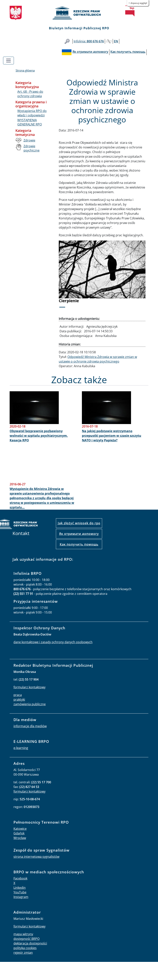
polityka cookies (25, 948)
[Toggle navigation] (8, 60)
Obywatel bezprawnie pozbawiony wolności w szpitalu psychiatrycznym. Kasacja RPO (39, 435)
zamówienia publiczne (29, 704)
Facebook (20, 878)
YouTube (19, 892)
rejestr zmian (23, 952)
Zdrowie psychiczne (32, 148)
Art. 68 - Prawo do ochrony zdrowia (30, 93)
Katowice (20, 828)
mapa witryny (23, 934)
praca (17, 695)
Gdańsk (18, 833)
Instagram (20, 897)
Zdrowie (29, 140)
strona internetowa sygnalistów (36, 856)
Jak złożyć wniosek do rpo (79, 523)
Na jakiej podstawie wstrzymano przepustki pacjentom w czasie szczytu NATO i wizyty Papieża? (111, 435)
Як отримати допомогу (79, 534)
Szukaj (67, 41)
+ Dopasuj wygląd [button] (138, 3)
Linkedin (19, 887)
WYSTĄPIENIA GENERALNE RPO (29, 122)
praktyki (19, 699)
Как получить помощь (79, 544)
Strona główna (25, 70)
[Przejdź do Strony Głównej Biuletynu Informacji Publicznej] (129, 11)
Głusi (109, 41)
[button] (65, 276)
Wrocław (19, 838)
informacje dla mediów (30, 726)
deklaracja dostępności (30, 943)
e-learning (20, 748)
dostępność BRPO (26, 939)
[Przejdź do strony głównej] (79, 13)
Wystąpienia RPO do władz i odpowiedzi (32, 113)
